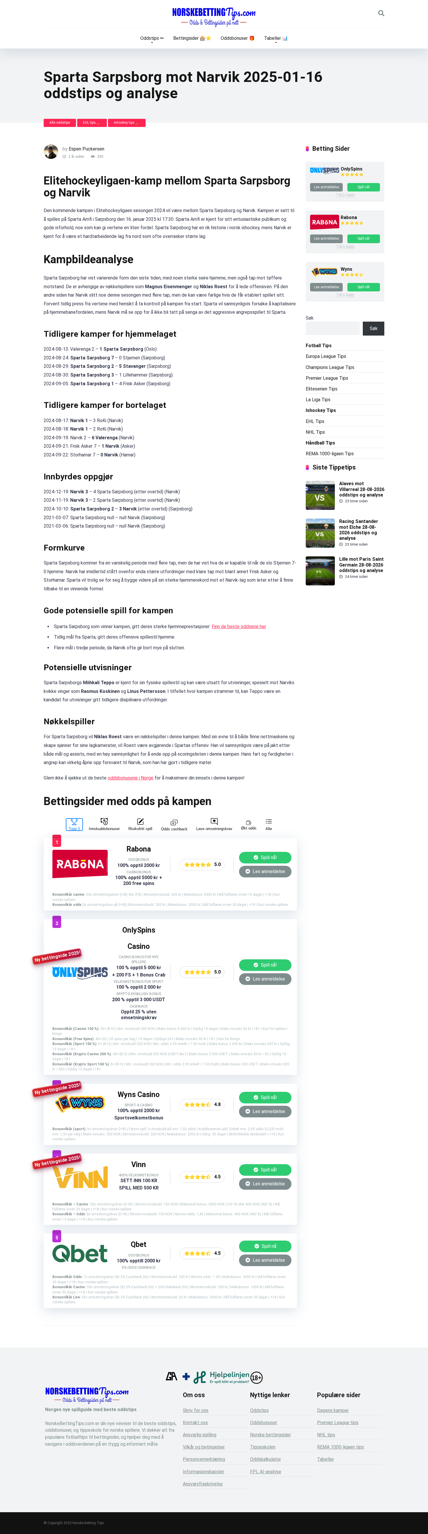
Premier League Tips (327, 378)
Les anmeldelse (268, 871)
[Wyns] (80, 1114)
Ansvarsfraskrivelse (203, 1484)
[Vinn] (80, 1186)
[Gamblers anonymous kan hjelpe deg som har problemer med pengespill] (171, 1382)
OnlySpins (351, 169)
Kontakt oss (195, 1422)
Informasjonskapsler (203, 1471)
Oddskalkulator (265, 1459)
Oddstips (259, 1410)
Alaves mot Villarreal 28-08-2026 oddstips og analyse (361, 489)
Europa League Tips (326, 356)
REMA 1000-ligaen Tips (330, 453)
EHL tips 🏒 (92, 123)
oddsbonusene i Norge (130, 778)
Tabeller (325, 1459)
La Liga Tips (318, 399)
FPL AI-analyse (265, 1471)
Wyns (346, 269)
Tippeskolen (262, 1447)
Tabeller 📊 (276, 38)
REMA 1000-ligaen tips (340, 1447)
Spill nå (268, 1246)
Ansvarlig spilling (199, 1435)
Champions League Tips (330, 367)
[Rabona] (80, 877)
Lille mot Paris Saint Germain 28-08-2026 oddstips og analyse (361, 564)
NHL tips (326, 1435)
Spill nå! (268, 857)
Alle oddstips (59, 123)
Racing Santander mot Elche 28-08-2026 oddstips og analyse (358, 530)
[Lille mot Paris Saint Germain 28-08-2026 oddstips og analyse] (320, 584)
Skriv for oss (195, 1410)
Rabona (349, 217)
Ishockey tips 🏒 (127, 123)
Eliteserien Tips (321, 389)
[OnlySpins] (80, 978)
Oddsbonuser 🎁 (238, 38)
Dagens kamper (333, 1410)
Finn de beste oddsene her (239, 626)
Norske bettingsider (270, 1435)
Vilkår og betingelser (204, 1447)
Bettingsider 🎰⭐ (192, 38)
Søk (310, 318)
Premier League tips (337, 1422)
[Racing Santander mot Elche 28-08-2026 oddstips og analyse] (320, 546)
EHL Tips (315, 421)
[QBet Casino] (80, 1261)
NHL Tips (315, 432)
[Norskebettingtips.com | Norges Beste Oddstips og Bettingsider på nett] (214, 17)
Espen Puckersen (86, 149)
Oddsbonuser (263, 1422)
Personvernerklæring (204, 1459)
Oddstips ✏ (152, 38)
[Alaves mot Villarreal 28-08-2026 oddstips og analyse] (320, 508)
